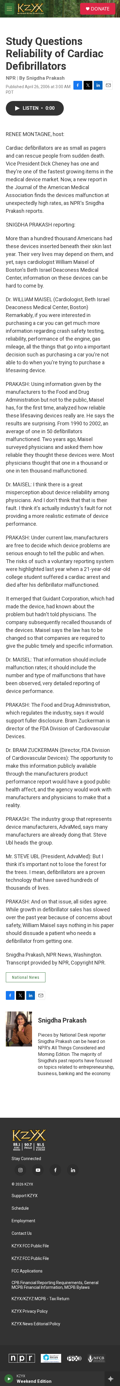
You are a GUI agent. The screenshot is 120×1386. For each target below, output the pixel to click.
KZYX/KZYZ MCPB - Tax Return (40, 1299)
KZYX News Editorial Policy (36, 1324)
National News (25, 977)
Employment (23, 1221)
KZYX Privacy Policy (30, 1311)
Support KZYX (25, 1196)
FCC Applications (27, 1271)
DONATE (100, 8)
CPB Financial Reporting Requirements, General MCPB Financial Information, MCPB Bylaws (55, 1285)
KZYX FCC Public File (30, 1246)
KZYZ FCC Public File (30, 1258)
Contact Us (22, 1233)
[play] (9, 1379)
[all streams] (112, 1378)
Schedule (20, 1208)
